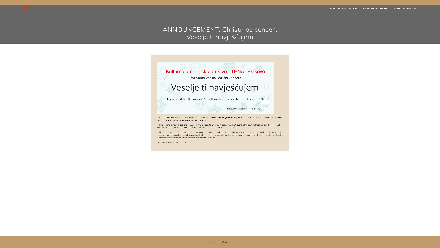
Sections (342, 8)
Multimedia (354, 8)
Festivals (407, 8)
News (332, 8)
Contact (384, 8)
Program (396, 8)
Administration (370, 8)
